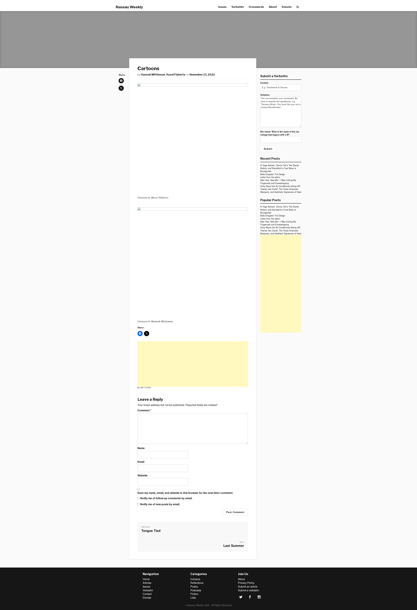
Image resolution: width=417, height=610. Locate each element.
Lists (193, 597)
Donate (287, 6)
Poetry (194, 586)
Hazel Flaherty (175, 74)
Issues (222, 6)
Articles (147, 583)
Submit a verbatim (248, 590)
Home (146, 579)
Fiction (194, 594)
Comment (144, 410)
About (273, 6)
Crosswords (256, 6)
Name (141, 448)
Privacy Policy (246, 583)
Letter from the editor (270, 177)
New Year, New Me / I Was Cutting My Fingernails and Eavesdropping (278, 181)
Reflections (196, 583)
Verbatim (237, 6)
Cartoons (145, 388)
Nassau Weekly (129, 7)
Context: (264, 82)
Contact (147, 594)
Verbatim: (265, 94)
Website (142, 475)
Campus (195, 579)
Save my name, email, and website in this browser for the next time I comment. (185, 493)
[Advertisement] (192, 364)
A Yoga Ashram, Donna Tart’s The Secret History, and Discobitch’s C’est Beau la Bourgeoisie (279, 168)
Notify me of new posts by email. (160, 504)
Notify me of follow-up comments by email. (166, 498)
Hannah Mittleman (153, 74)
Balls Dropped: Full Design (272, 174)
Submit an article (247, 586)
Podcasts (195, 590)
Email (140, 462)
